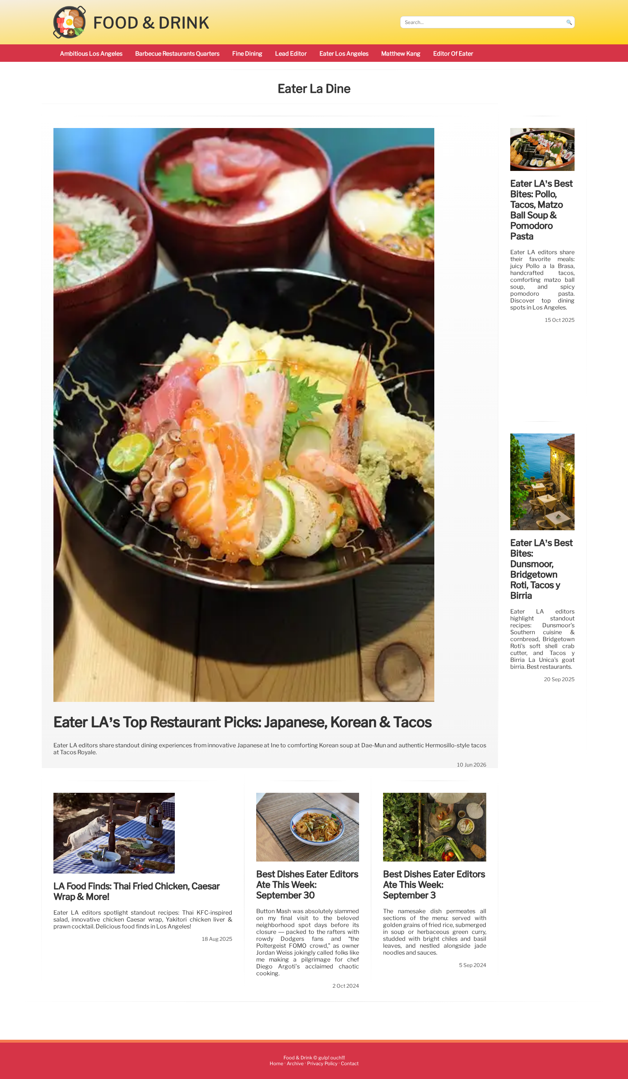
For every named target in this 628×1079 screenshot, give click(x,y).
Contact (350, 1063)
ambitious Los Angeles (91, 53)
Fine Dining (247, 53)
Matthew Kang (400, 53)
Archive (295, 1063)
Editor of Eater (453, 53)
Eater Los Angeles (344, 53)
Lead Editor (291, 53)
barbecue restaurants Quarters (177, 53)
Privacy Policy (322, 1063)
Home (276, 1063)
